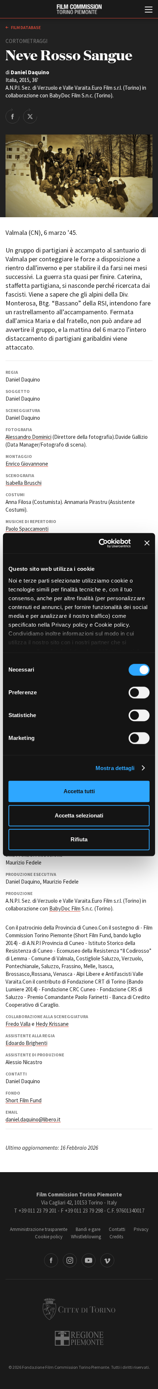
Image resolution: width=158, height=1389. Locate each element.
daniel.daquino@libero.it (33, 1119)
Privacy (141, 1229)
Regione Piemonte (79, 1338)
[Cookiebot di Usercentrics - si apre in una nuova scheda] (99, 543)
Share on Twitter (30, 115)
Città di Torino (79, 1309)
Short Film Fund (24, 1100)
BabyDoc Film (64, 908)
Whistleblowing (86, 1237)
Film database (25, 27)
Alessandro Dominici (28, 436)
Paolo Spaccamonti (27, 528)
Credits (116, 1237)
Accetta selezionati (79, 815)
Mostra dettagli (115, 768)
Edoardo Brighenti (26, 1042)
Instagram (70, 1260)
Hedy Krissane (52, 1023)
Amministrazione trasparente (38, 1229)
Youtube (89, 1260)
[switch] (139, 692)
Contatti (117, 1229)
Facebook (51, 1260)
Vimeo (107, 1260)
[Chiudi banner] (147, 543)
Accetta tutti (79, 791)
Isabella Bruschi (24, 482)
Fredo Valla (18, 1023)
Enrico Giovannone (27, 463)
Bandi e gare (88, 1229)
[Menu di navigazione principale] (148, 10)
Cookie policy (48, 1237)
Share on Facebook (12, 115)
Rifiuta (79, 839)
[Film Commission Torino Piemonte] (79, 9)
